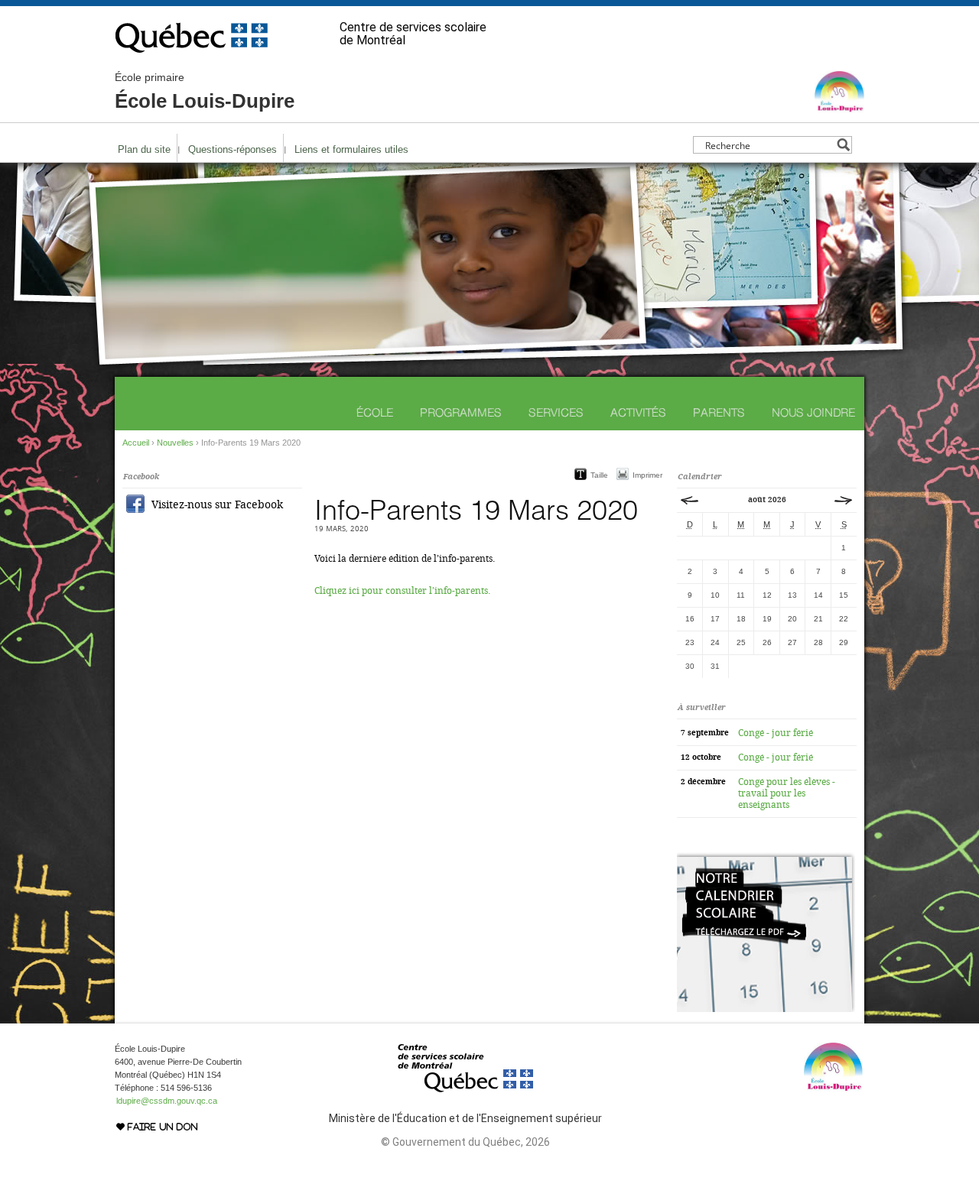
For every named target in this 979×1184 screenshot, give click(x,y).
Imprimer (647, 475)
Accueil (135, 442)
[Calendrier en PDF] (766, 1009)
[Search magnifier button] (843, 145)
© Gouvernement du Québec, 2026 (465, 1142)
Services (556, 412)
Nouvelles (175, 442)
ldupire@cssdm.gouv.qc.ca (166, 1100)
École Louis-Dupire (204, 91)
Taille (599, 475)
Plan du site (144, 149)
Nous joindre (813, 412)
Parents (719, 412)
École (374, 412)
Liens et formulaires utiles (351, 149)
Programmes (461, 412)
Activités (638, 412)
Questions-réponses (232, 149)
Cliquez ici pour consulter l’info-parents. (402, 591)
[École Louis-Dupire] (839, 106)
